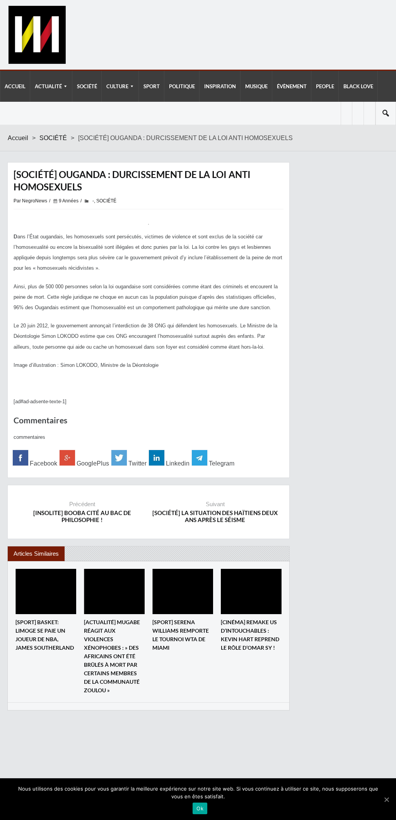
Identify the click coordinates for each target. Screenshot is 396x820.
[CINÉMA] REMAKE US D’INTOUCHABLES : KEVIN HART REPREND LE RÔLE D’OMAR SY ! (250, 635)
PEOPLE (325, 86)
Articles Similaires (36, 553)
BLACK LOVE (358, 86)
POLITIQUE (182, 86)
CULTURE (117, 86)
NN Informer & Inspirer (37, 35)
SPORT (151, 86)
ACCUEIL (15, 86)
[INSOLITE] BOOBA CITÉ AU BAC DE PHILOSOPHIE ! (82, 516)
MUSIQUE (256, 86)
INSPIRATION (220, 86)
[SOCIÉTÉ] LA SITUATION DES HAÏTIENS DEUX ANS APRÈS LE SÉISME (215, 516)
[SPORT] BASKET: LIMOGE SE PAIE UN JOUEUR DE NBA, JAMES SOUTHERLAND (44, 635)
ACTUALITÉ (48, 86)
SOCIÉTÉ (87, 86)
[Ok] (386, 799)
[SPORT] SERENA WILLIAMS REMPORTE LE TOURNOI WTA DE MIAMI (180, 635)
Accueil (18, 138)
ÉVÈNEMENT (292, 86)
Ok (199, 808)
